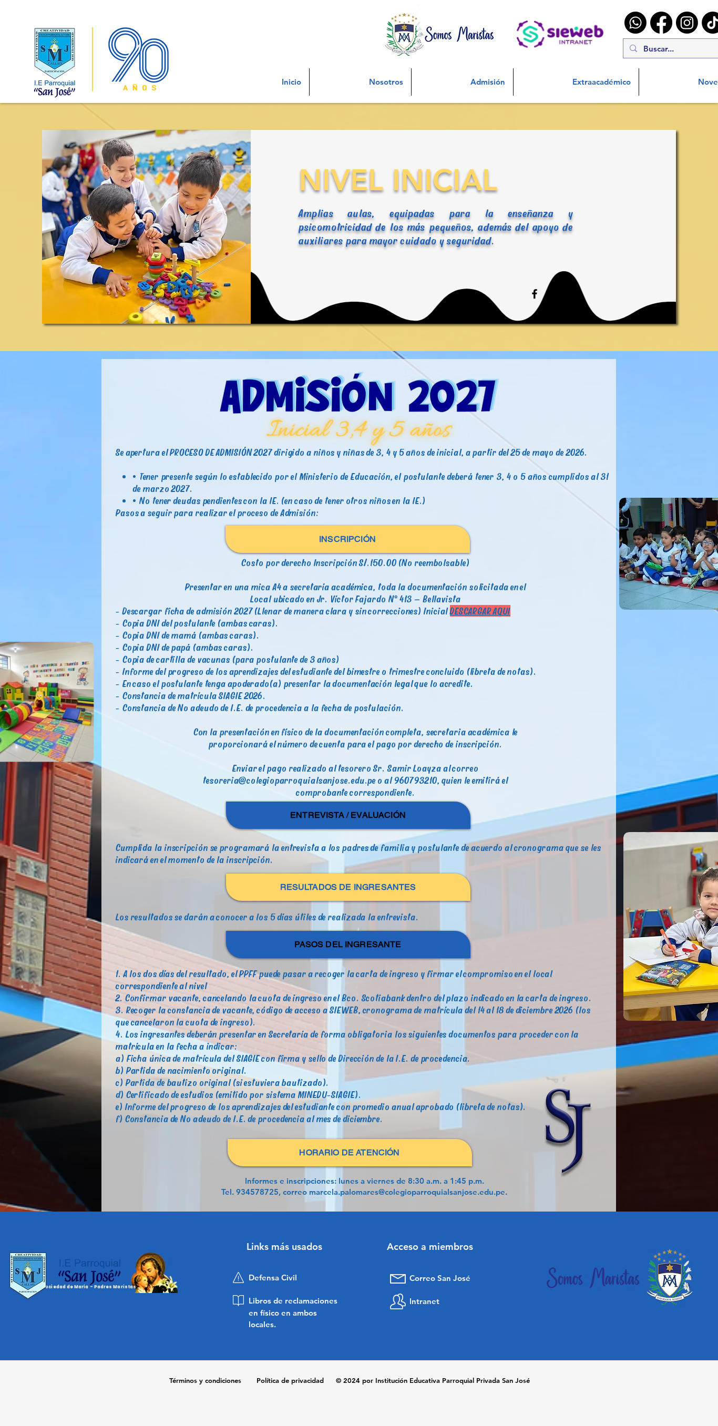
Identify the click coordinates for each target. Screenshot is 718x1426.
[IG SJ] (551, 294)
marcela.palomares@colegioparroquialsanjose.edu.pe (407, 1192)
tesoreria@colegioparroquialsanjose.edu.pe (289, 780)
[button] (360, 82)
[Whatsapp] (635, 23)
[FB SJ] (534, 294)
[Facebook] (661, 23)
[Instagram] (687, 23)
